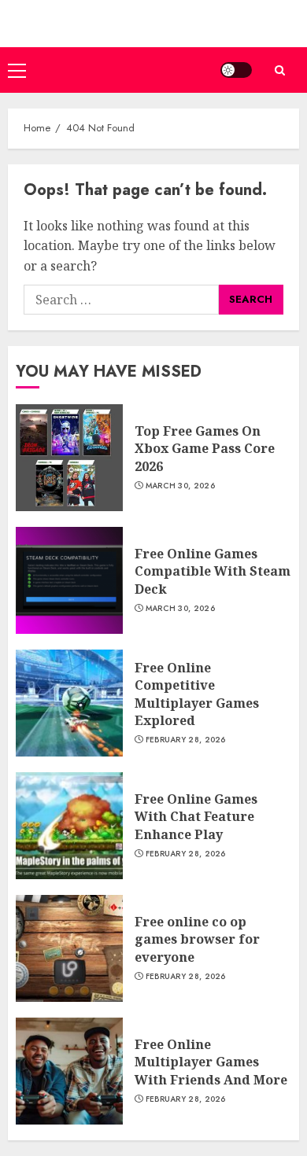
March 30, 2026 (180, 485)
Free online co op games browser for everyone (197, 939)
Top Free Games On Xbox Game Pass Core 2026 (205, 448)
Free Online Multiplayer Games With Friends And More (211, 1062)
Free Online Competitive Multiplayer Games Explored (197, 694)
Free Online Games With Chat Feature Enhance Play (196, 816)
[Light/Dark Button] (236, 70)
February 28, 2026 (186, 740)
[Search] (279, 70)
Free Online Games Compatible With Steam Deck (212, 571)
